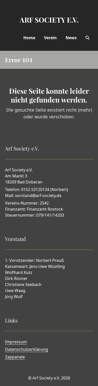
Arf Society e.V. (46, 378)
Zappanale (15, 357)
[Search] (87, 37)
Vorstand (15, 238)
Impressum (16, 342)
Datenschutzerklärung (26, 349)
